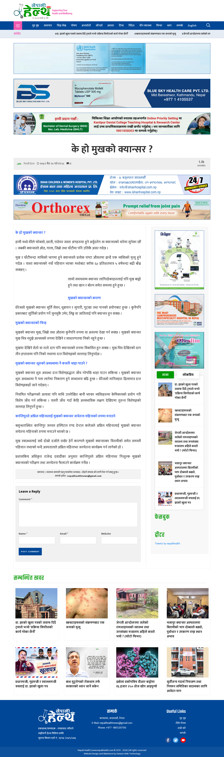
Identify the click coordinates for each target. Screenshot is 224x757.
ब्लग (169, 25)
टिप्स (121, 25)
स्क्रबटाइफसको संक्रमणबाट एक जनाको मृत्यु (112, 34)
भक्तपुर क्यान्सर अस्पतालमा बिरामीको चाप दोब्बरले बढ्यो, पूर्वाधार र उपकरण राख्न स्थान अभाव (187, 472)
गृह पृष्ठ (35, 25)
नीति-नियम (180, 723)
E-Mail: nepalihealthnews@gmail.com (112, 723)
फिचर (159, 25)
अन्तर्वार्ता (86, 25)
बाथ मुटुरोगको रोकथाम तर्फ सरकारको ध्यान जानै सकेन (83, 684)
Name (23, 534)
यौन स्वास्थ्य (145, 25)
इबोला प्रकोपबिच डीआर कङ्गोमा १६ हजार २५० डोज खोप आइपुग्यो (136, 684)
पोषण (74, 25)
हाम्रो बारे (182, 728)
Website (106, 534)
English (192, 25)
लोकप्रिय (188, 375)
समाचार (48, 25)
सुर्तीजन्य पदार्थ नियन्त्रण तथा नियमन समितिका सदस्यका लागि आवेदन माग (187, 686)
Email (64, 534)
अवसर (110, 25)
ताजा (165, 375)
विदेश (131, 25)
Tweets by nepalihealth (167, 543)
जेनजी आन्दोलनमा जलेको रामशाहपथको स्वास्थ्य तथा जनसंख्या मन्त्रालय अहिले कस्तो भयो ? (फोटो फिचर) (186, 442)
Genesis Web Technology (128, 754)
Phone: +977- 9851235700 (112, 728)
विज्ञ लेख (61, 25)
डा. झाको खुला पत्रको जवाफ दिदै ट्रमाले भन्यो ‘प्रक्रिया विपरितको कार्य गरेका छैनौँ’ (48, 34)
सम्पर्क (179, 25)
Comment (25, 499)
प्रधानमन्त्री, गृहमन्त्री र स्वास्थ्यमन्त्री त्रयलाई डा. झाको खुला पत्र (187, 498)
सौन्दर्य (99, 25)
